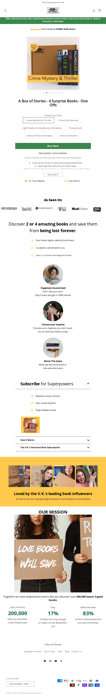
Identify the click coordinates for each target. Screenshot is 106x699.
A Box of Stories (19, 693)
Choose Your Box (53, 115)
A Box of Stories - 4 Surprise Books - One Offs (53, 103)
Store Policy (49, 651)
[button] (5, 10)
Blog (67, 651)
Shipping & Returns (33, 651)
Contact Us (77, 651)
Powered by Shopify (33, 693)
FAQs (60, 651)
